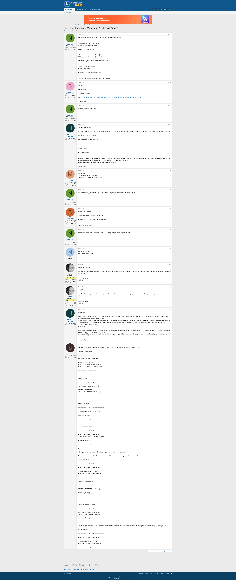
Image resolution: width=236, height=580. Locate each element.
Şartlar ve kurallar (143, 573)
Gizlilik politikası (153, 573)
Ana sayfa (166, 573)
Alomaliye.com (95, 9)
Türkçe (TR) (68, 573)
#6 (170, 189)
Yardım (161, 573)
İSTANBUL (73, 282)
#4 (170, 124)
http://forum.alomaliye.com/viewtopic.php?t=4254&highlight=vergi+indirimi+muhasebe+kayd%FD (109, 97)
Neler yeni (81, 9)
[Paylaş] (168, 34)
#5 (170, 170)
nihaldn (67, 31)
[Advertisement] (97, 558)
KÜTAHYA (73, 223)
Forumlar (70, 9)
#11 (170, 287)
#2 (170, 82)
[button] (85, 9)
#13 (170, 344)
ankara (74, 185)
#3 (170, 105)
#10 (170, 264)
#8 (170, 229)
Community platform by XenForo (118, 577)
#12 (170, 309)
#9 (170, 248)
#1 (170, 34)
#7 (170, 208)
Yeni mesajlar (67, 12)
